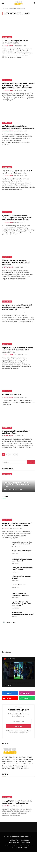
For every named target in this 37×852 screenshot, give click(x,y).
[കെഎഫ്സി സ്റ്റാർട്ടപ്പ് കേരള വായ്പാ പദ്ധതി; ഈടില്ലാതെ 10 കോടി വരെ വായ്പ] (18, 511)
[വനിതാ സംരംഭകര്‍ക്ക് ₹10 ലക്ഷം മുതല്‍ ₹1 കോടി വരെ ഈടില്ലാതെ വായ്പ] (18, 158)
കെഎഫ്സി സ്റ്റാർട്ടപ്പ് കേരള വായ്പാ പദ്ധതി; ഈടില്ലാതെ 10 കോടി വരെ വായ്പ (17, 484)
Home (3, 8)
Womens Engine (7, 37)
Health (14, 847)
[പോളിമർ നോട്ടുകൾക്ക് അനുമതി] (6, 552)
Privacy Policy (17, 732)
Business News (7, 474)
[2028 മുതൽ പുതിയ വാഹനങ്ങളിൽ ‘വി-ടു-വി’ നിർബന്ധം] (6, 570)
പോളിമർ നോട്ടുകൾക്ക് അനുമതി (21, 550)
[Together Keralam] (18, 3)
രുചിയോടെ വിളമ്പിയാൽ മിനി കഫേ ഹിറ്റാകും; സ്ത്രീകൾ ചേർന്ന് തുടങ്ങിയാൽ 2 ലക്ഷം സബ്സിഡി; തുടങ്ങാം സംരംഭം (17, 218)
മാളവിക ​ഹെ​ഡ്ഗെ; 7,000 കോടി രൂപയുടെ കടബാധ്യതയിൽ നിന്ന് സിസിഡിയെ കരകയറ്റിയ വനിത (17, 350)
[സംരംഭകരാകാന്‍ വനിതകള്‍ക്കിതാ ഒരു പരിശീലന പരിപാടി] (18, 418)
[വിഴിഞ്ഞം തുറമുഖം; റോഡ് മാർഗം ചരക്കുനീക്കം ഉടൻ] (6, 561)
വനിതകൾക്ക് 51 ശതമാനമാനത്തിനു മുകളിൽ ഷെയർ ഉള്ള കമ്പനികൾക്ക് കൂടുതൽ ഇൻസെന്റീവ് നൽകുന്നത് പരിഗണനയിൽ (18, 86)
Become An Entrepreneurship (25, 845)
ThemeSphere (28, 836)
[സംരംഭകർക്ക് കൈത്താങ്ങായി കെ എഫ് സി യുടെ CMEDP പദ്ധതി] (6, 544)
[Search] (34, 3)
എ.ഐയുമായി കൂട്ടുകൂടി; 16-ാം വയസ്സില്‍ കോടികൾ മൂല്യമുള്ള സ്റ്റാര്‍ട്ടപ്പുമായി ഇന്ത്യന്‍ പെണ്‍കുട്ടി (17, 307)
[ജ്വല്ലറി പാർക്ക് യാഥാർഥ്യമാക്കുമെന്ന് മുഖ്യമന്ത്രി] (6, 614)
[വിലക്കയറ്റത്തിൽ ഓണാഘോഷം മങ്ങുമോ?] (6, 578)
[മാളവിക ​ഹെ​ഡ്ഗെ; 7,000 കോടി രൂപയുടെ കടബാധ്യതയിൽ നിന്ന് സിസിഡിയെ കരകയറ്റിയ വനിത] (18, 335)
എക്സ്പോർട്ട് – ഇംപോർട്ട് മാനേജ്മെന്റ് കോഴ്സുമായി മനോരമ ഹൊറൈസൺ (22, 603)
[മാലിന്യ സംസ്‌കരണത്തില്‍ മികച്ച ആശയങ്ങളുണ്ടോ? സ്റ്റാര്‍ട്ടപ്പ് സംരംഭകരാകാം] (18, 114)
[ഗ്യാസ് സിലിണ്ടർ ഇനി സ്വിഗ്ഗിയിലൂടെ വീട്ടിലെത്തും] (6, 595)
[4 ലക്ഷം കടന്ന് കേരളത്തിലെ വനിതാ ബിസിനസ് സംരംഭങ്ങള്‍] (18, 28)
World (25, 847)
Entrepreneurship (11, 8)
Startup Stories (7, 301)
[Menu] (3, 3)
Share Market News (14, 842)
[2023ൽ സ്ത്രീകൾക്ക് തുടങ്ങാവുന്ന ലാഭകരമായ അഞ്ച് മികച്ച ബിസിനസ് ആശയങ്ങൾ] (18, 248)
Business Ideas (26, 842)
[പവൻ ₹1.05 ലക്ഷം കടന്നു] (6, 587)
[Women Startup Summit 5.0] (18, 382)
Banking (20, 847)
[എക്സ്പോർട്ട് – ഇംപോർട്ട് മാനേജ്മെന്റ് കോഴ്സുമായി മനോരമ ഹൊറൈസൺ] (6, 604)
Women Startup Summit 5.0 (12, 394)
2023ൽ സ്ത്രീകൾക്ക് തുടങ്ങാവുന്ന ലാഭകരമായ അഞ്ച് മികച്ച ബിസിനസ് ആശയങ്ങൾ (16, 262)
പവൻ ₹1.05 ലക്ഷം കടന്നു (19, 585)
